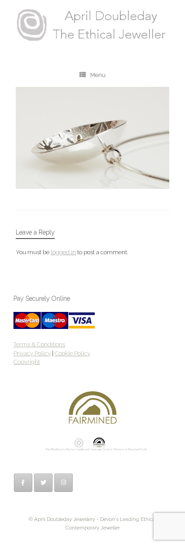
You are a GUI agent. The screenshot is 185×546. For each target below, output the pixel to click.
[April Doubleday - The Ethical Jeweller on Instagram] (63, 482)
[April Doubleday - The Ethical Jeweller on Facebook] (23, 482)
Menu (98, 75)
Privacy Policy (32, 353)
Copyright (26, 361)
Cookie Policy (72, 353)
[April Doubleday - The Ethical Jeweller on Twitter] (43, 482)
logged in (63, 252)
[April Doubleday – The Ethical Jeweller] (92, 25)
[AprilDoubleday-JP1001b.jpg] (92, 186)
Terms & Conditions (39, 344)
